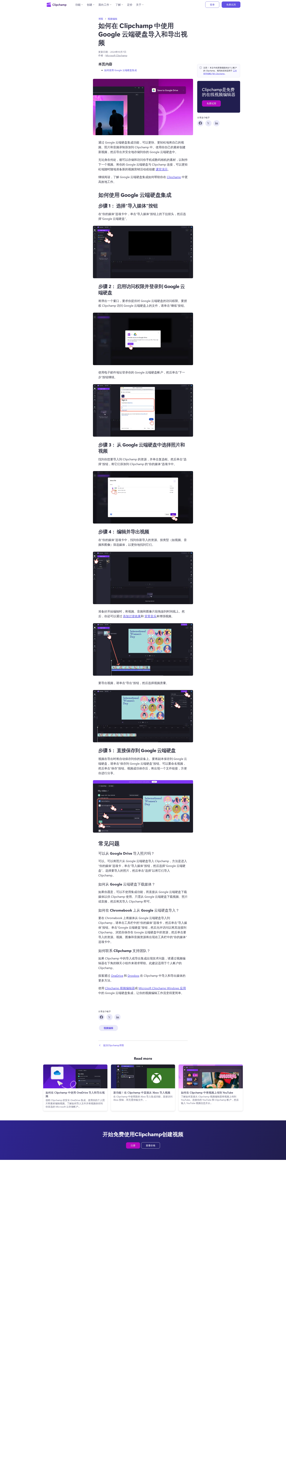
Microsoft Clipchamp (116, 55)
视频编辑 (112, 18)
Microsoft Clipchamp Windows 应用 (162, 988)
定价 (129, 4)
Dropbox (133, 975)
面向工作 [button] (103, 4)
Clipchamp (174, 177)
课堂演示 (162, 169)
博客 (100, 18)
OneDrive (117, 975)
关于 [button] (138, 4)
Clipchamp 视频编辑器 (120, 988)
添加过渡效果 (132, 616)
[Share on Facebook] (200, 123)
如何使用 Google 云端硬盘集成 (120, 70)
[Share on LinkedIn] (216, 123)
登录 (212, 4)
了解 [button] (118, 4)
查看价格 (150, 1145)
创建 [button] (89, 4)
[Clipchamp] (56, 4)
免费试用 (231, 4)
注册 (133, 1145)
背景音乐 (150, 616)
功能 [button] (78, 4)
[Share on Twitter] (208, 123)
